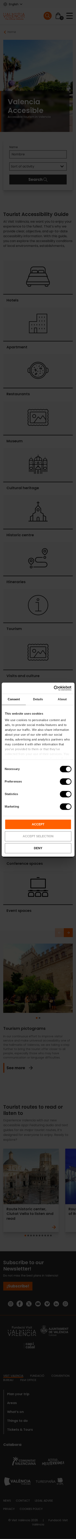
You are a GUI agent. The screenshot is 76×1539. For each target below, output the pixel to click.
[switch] (65, 781)
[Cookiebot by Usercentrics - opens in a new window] (54, 688)
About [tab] (62, 699)
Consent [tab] (14, 699)
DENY (38, 848)
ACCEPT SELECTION (38, 836)
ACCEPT (38, 824)
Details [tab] (38, 699)
